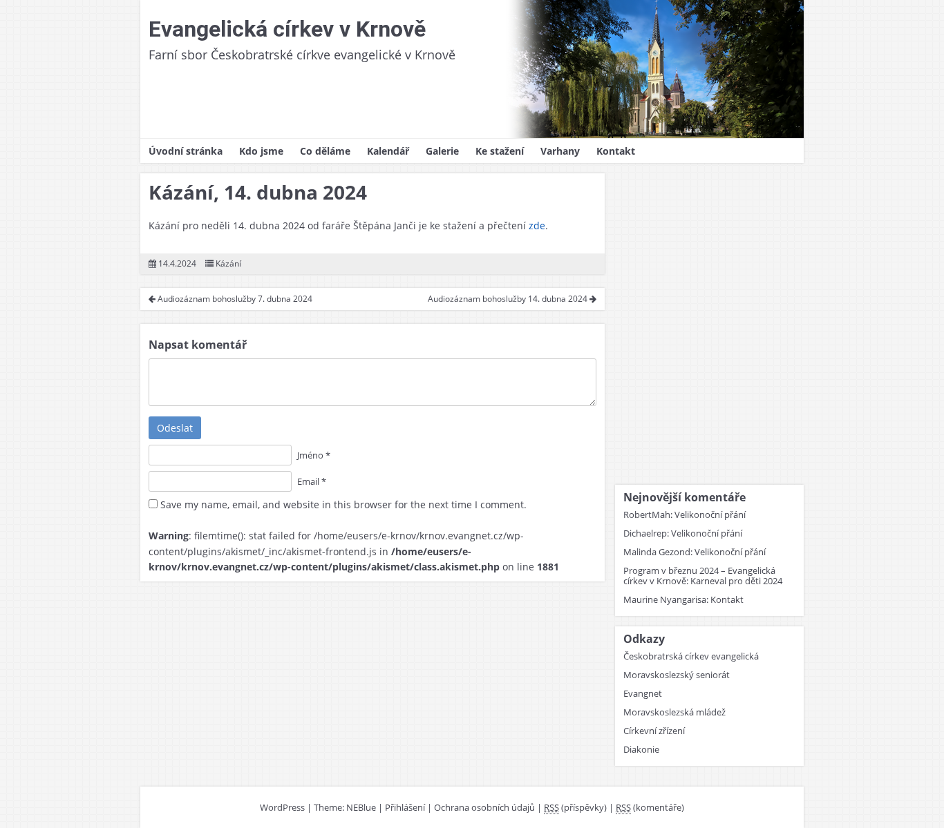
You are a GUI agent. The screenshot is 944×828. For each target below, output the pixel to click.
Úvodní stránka (186, 150)
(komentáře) (650, 807)
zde (537, 225)
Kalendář (388, 150)
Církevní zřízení (654, 730)
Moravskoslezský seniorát (676, 674)
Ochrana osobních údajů (484, 807)
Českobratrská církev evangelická (691, 656)
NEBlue (361, 807)
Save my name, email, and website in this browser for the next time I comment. (343, 504)
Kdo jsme (261, 150)
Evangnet (642, 693)
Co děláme (325, 150)
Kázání (228, 263)
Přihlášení (405, 807)
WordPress (282, 807)
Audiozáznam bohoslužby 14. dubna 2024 (508, 299)
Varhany (560, 150)
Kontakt (615, 150)
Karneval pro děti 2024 (736, 581)
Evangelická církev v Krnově (287, 29)
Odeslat (175, 427)
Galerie (442, 150)
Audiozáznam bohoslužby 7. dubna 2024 (233, 299)
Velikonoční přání (710, 514)
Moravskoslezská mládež (674, 712)
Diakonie (641, 749)
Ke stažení (499, 150)
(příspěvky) (575, 807)
